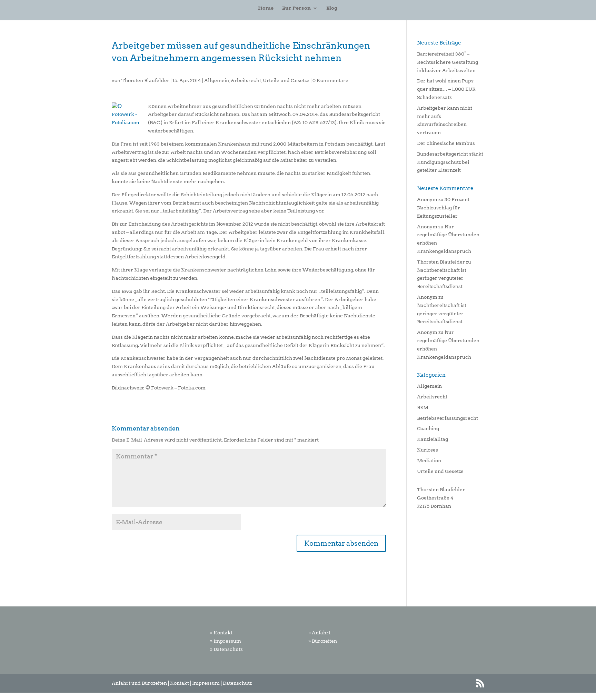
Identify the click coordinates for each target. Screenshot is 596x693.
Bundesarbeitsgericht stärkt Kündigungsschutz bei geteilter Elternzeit (450, 162)
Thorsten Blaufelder (145, 80)
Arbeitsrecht (246, 80)
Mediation (429, 460)
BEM (422, 407)
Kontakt (179, 683)
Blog (331, 8)
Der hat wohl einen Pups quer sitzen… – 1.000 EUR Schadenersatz (446, 89)
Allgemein (216, 80)
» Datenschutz (226, 649)
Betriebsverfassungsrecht (447, 418)
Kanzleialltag (432, 439)
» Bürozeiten (322, 641)
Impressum (206, 683)
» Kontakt (221, 632)
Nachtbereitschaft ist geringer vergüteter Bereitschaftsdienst (441, 278)
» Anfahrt (319, 632)
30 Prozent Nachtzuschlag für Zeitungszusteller (443, 208)
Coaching (428, 428)
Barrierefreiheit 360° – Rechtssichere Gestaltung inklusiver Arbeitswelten (447, 62)
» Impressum (225, 641)
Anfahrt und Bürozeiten (139, 683)
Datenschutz (237, 683)
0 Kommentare (330, 80)
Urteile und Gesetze (286, 80)
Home (266, 8)
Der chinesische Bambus (446, 143)
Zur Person (296, 8)
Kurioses (427, 450)
